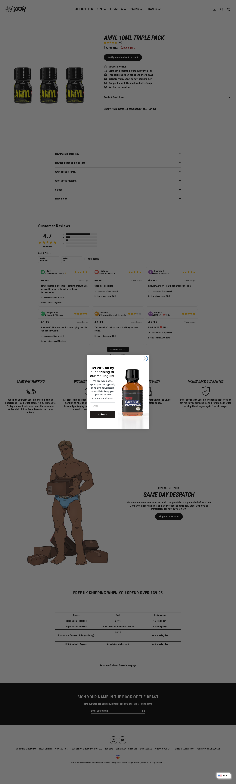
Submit (102, 414)
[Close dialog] (145, 358)
